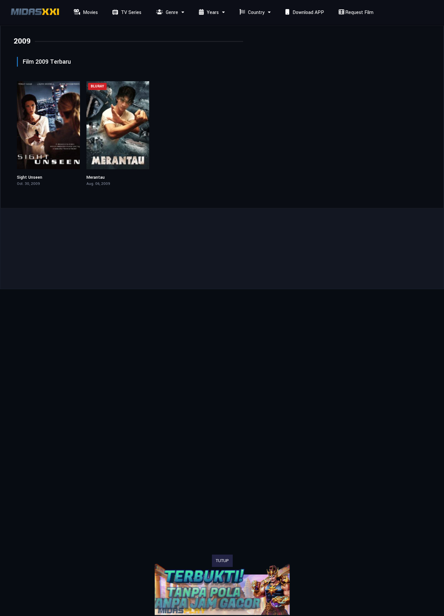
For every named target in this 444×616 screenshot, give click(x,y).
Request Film (358, 12)
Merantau (95, 177)
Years (212, 12)
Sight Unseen (29, 177)
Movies (90, 12)
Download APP (307, 12)
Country (256, 12)
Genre (171, 12)
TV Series (130, 12)
